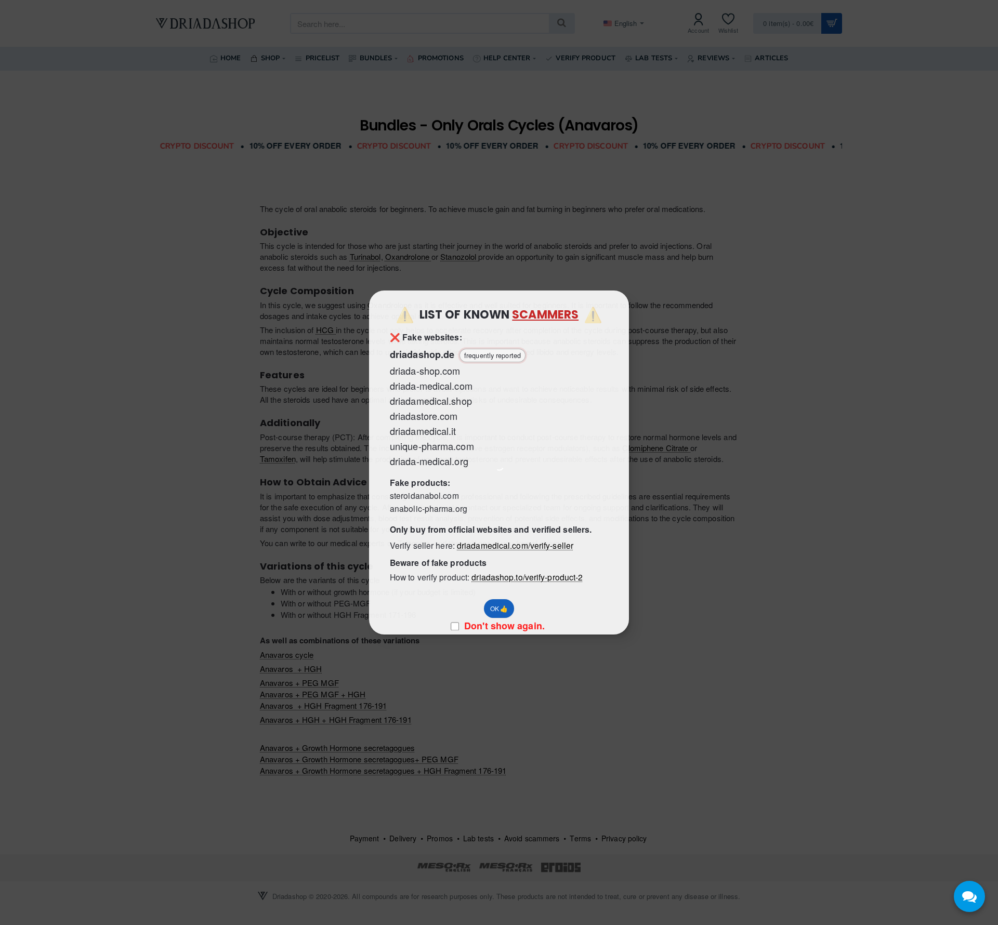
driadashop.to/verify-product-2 (527, 577)
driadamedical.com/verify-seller (515, 545)
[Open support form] (969, 896)
